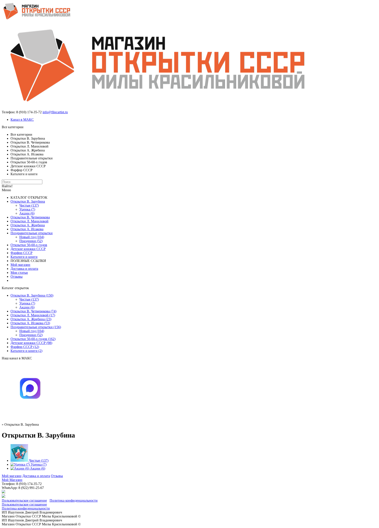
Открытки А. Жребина (28, 225)
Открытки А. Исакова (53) (30, 323)
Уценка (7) (27, 209)
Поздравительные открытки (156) (36, 327)
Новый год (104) (31, 237)
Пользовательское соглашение (24, 500)
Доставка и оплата (24, 268)
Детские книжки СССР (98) (31, 343)
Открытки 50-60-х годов (29, 245)
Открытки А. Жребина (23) (31, 319)
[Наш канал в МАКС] (30, 415)
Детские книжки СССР (28, 249)
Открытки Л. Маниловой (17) (33, 315)
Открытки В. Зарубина (28, 201)
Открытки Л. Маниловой (29, 221)
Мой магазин (20, 265)
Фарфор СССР (21, 253)
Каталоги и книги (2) (26, 351)
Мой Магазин (12, 480)
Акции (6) (26, 213)
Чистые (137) (29, 205)
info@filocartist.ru (55, 112)
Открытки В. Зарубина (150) (32, 295)
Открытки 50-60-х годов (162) (33, 339)
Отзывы (17, 276)
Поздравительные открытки (32, 233)
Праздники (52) (31, 241)
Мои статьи (19, 272)
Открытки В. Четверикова (30, 217)
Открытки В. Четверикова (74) (33, 311)
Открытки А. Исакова (27, 229)
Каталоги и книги (24, 257)
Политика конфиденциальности (74, 500)
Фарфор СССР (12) (25, 347)
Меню (6, 190)
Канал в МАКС (22, 119)
